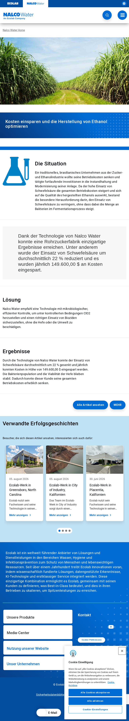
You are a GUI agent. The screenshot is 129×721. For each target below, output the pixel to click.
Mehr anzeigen (18, 515)
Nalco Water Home (14, 30)
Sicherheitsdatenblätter (50, 694)
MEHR (117, 404)
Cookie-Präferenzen (91, 640)
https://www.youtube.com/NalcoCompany (111, 626)
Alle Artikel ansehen (90, 404)
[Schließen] (122, 651)
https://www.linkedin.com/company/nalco (82, 626)
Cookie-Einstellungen (95, 709)
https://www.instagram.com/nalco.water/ (101, 626)
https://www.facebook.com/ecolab (92, 626)
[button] (107, 15)
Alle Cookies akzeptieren (95, 692)
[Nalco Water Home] (17, 16)
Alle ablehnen (95, 701)
